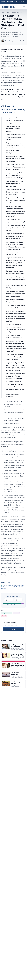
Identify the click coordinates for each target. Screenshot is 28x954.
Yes (10, 600)
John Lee (9, 41)
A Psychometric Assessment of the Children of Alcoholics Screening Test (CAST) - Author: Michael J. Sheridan (13, 587)
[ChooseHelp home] (8, 6)
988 (12, 1)
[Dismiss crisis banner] (25, 2)
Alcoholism (16, 613)
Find (13, 629)
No (19, 600)
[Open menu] (24, 6)
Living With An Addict (16, 12)
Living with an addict (6, 613)
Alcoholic (4, 615)
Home (2, 12)
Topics (7, 12)
